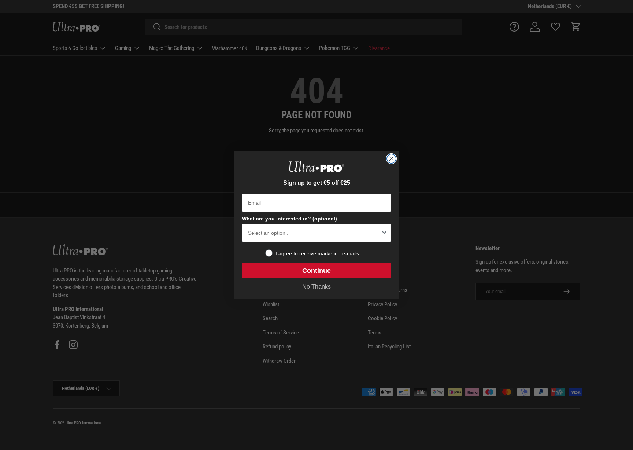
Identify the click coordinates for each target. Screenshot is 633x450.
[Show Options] (384, 233)
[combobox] (314, 233)
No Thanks (316, 286)
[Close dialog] (391, 158)
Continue (316, 270)
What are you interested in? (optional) (289, 219)
